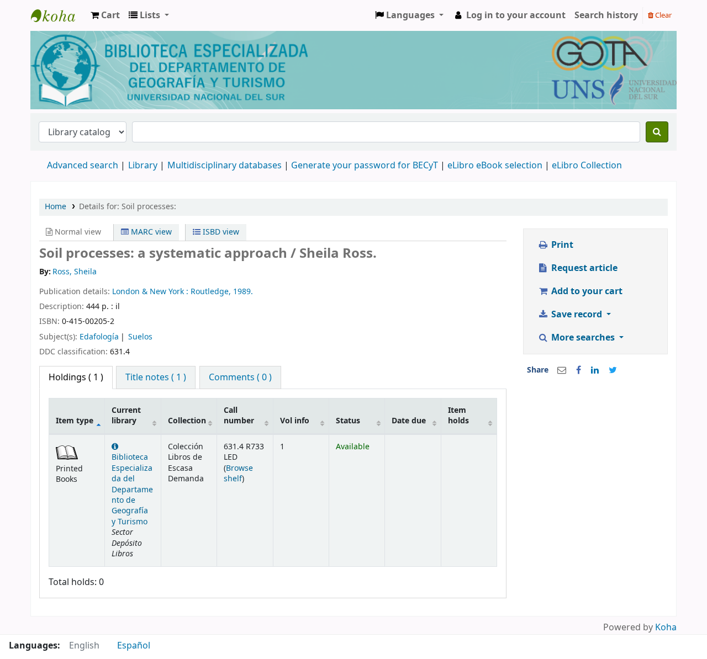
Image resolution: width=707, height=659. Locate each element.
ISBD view (220, 232)
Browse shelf (238, 474)
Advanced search (82, 165)
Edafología (99, 337)
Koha (666, 627)
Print (561, 245)
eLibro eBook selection (496, 165)
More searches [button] (583, 337)
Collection (187, 421)
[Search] (657, 131)
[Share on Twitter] (613, 370)
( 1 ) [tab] (76, 377)
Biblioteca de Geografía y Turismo (58, 15)
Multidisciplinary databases (225, 165)
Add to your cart (585, 291)
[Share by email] (561, 370)
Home (55, 206)
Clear (662, 15)
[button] (105, 15)
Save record (576, 314)
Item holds (458, 416)
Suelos (140, 337)
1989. (243, 291)
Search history (606, 15)
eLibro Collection (587, 165)
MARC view (150, 232)
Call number (239, 416)
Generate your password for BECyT (364, 165)
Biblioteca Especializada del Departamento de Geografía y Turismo (132, 489)
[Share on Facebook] (578, 370)
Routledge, (212, 291)
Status (348, 421)
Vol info (294, 421)
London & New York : (151, 291)
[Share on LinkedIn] (595, 370)
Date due (409, 421)
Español (133, 645)
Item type (74, 421)
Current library (126, 416)
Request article (583, 268)
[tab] (156, 377)
